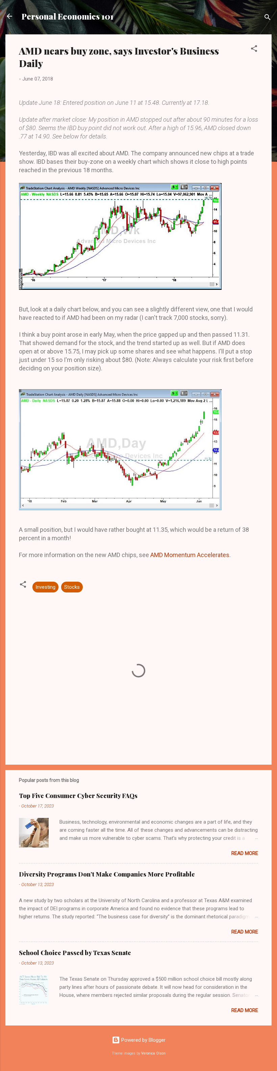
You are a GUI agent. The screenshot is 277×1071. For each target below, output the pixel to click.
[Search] (267, 18)
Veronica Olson (153, 1053)
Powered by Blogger (143, 1040)
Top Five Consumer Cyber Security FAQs (78, 796)
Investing (45, 587)
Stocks (72, 587)
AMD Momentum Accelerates (189, 554)
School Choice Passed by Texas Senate (75, 953)
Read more (244, 853)
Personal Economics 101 (68, 16)
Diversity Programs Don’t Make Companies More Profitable (107, 874)
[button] (254, 49)
